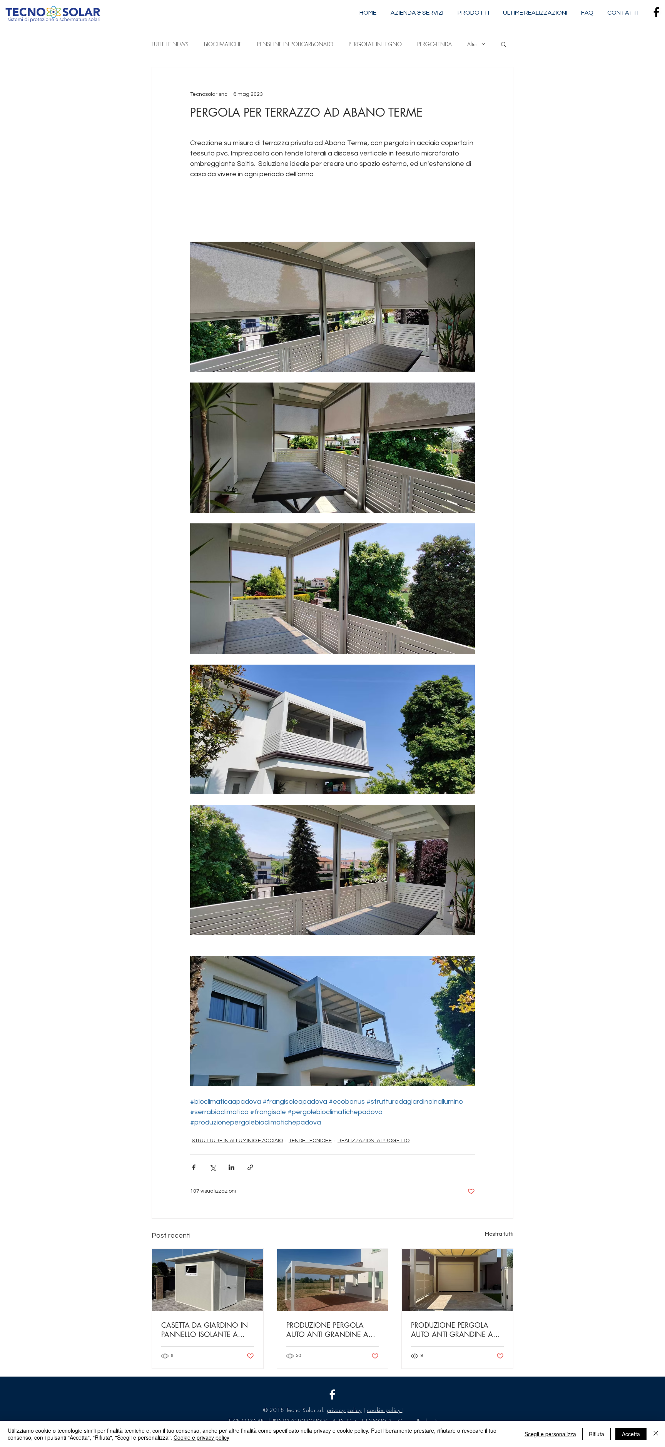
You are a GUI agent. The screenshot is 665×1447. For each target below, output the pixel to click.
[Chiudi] (655, 1434)
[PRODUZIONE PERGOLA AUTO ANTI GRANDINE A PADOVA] (332, 1280)
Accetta (631, 1434)
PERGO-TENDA (434, 44)
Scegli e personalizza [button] (550, 1434)
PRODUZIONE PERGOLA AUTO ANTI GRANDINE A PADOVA (327, 1329)
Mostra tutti (499, 1234)
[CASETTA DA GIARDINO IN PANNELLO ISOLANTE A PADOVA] (207, 1280)
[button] (503, 44)
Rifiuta (596, 1434)
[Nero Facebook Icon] (656, 12)
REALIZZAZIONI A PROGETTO (373, 1140)
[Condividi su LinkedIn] (231, 1167)
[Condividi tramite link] (250, 1167)
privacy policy (344, 1410)
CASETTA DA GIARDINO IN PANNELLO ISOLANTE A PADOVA (204, 1329)
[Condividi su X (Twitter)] (212, 1167)
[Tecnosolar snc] (332, 1394)
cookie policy (385, 1410)
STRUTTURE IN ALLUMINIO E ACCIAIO (237, 1140)
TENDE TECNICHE (310, 1140)
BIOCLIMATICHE (223, 44)
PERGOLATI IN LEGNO (375, 44)
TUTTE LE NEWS (170, 44)
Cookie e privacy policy (201, 1437)
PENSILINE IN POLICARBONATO (295, 44)
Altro (472, 44)
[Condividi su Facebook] (193, 1167)
